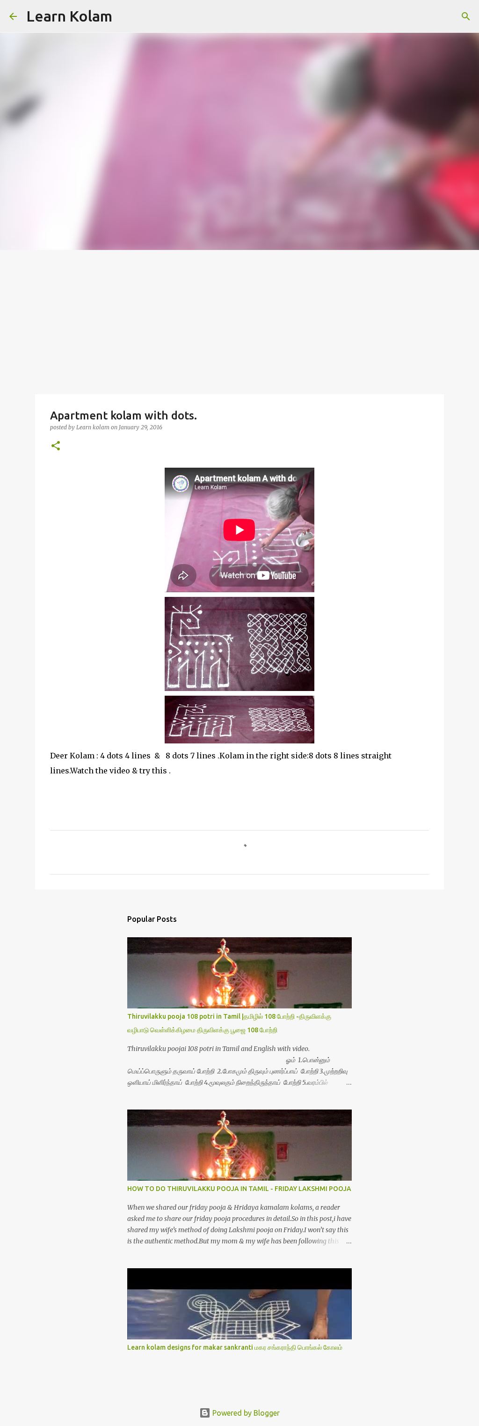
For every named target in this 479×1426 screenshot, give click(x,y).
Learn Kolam (69, 15)
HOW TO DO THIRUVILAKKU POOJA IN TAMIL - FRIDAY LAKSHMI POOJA (239, 1188)
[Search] (125, 16)
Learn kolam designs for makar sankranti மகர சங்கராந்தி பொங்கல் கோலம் (234, 1347)
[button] (55, 446)
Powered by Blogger (245, 1413)
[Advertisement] (239, 320)
